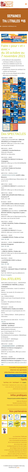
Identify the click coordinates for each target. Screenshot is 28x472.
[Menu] (26, 4)
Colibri (17, 467)
